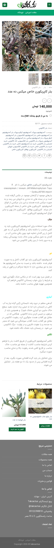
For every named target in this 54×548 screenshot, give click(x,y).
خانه (50, 87)
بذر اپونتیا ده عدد (19, 420)
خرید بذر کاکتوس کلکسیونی (23, 146)
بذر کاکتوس (36, 87)
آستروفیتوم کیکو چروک (22, 132)
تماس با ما (47, 465)
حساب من (47, 470)
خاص (29, 185)
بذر (44, 87)
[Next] (4, 46)
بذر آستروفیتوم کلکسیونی (26, 135)
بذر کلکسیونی (23, 141)
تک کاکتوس (12, 141)
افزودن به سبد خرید (17, 429)
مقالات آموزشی (31, 12)
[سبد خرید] (4, 5)
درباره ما (48, 476)
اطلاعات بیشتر (45, 426)
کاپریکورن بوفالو (30, 149)
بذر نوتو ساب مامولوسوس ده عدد (41, 417)
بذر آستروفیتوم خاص (44, 135)
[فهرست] (49, 5)
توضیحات (48, 172)
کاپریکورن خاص (18, 149)
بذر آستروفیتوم (8, 132)
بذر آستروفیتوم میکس (35, 138)
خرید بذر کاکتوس (9, 143)
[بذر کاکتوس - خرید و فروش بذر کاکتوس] (27, 5)
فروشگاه (20, 12)
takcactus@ (34, 506)
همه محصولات (45, 459)
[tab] (27, 172)
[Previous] (47, 46)
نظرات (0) (48, 178)
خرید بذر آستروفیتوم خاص (26, 143)
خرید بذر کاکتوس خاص (43, 146)
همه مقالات (47, 454)
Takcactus (33, 501)
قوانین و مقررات (45, 481)
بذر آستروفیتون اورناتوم (17, 138)
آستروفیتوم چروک (38, 132)
